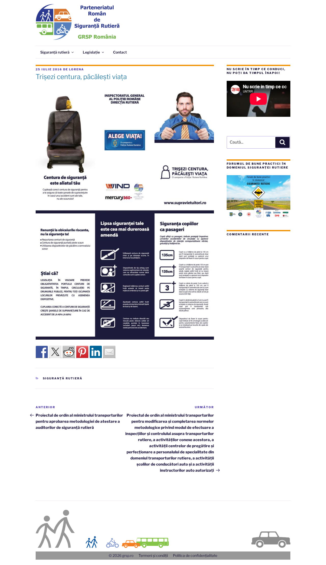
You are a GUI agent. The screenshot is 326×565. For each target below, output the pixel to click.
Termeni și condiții (153, 555)
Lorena (76, 69)
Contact (120, 52)
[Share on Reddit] (69, 352)
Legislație (91, 52)
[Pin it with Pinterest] (82, 352)
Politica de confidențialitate (195, 555)
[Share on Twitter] (55, 352)
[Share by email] (109, 352)
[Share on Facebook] (42, 352)
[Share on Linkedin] (96, 352)
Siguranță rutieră (55, 52)
